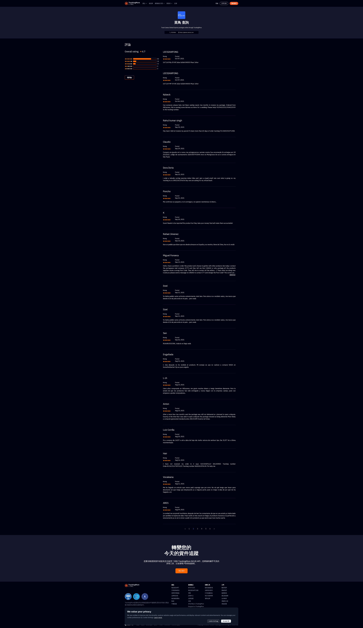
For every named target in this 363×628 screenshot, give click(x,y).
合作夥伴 (224, 598)
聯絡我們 (224, 590)
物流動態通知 (175, 598)
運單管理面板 (175, 593)
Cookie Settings (213, 621)
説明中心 (191, 596)
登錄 (217, 3)
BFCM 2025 (191, 588)
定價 (175, 3)
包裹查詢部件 (209, 590)
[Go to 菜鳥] (181, 15)
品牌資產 (191, 598)
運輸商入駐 (225, 601)
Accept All (226, 621)
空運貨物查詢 (175, 590)
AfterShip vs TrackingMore (196, 604)
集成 (172, 601)
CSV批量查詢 (209, 593)
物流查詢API (175, 588)
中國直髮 (174, 604)
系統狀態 (224, 604)
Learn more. (158, 617)
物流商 (151, 3)
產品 (144, 3)
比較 (189, 601)
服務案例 (224, 593)
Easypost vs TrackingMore (196, 606)
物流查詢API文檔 (193, 590)
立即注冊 (224, 3)
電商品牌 (207, 598)
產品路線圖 (225, 596)
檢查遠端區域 (209, 588)
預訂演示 (181, 571)
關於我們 (224, 588)
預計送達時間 (209, 596)
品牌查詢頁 (174, 596)
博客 (189, 593)
